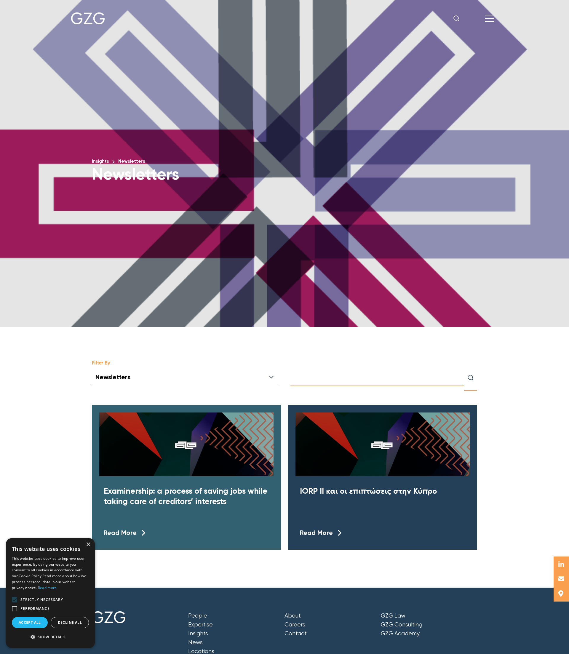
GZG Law (393, 616)
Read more (47, 587)
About (292, 616)
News (195, 642)
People (197, 616)
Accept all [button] (30, 622)
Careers (294, 624)
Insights (100, 161)
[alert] (50, 593)
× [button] (88, 544)
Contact (295, 633)
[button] (14, 600)
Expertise (200, 624)
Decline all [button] (70, 622)
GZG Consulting (401, 624)
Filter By (101, 363)
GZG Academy (400, 633)
